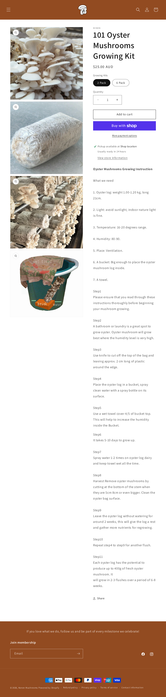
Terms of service (108, 687)
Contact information (132, 687)
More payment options (124, 135)
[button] (8, 9)
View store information (113, 158)
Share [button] (101, 598)
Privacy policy (89, 687)
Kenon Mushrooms (28, 687)
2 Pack (101, 83)
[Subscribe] (78, 653)
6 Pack (120, 83)
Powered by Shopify (48, 687)
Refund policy (70, 687)
